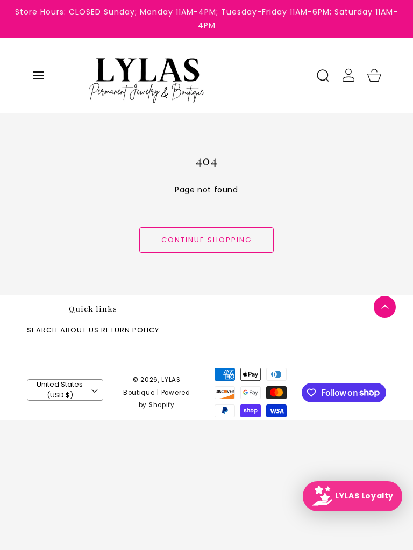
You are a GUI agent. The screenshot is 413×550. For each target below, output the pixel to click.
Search (42, 330)
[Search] (323, 75)
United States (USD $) (60, 389)
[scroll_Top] (385, 307)
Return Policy (130, 330)
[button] (39, 75)
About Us (79, 330)
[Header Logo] (192, 75)
